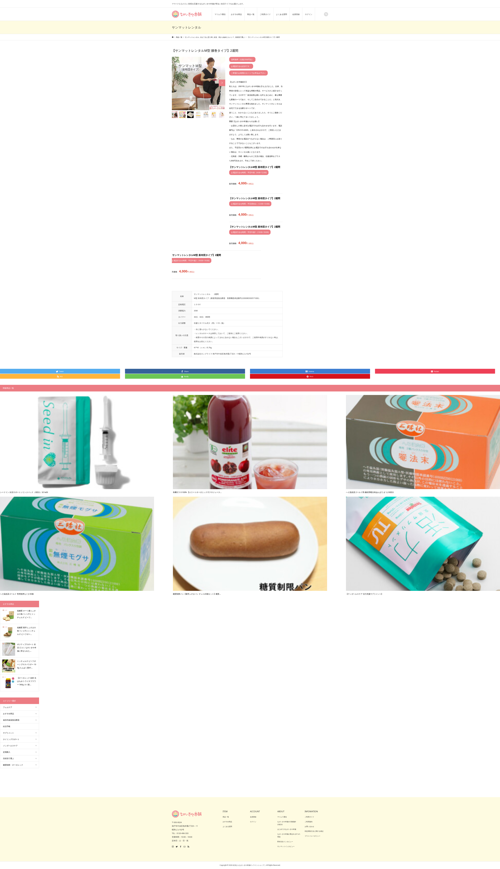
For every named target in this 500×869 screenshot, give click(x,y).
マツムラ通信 (220, 14)
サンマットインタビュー (286, 846)
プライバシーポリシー (312, 836)
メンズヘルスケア (10, 745)
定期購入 (6, 752)
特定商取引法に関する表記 (314, 831)
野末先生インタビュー (285, 841)
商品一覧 (250, 14)
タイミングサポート (11, 739)
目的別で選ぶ (8, 758)
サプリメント (8, 733)
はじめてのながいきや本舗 (286, 829)
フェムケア (7, 707)
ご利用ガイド (265, 14)
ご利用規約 (308, 822)
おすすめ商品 (236, 14)
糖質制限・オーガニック (13, 765)
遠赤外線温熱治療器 (11, 720)
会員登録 (296, 14)
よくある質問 (281, 14)
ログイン (308, 14)
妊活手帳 (6, 726)
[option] (198, 83)
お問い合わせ (309, 826)
